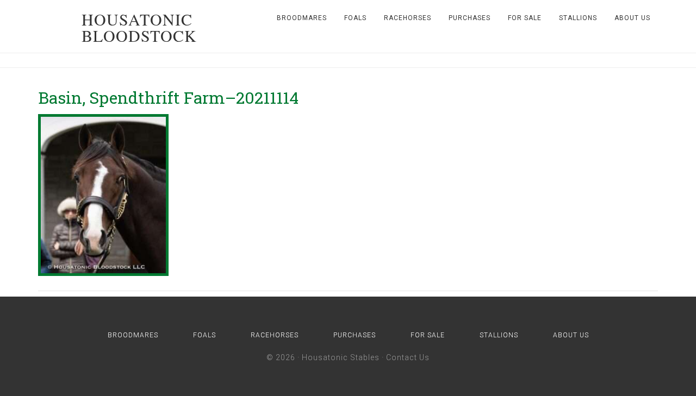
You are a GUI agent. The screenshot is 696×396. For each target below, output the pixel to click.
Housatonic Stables (341, 357)
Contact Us (408, 357)
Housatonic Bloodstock (139, 27)
